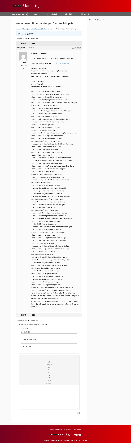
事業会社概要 (69, 14)
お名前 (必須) (25, 332)
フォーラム (26, 29)
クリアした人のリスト (39, 29)
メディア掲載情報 (52, 14)
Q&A (35, 14)
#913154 (78, 48)
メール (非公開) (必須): (29, 339)
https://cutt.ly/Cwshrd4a (60, 63)
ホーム (18, 29)
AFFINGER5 (83, 440)
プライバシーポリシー (56, 429)
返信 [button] (73, 48)
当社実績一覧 (85, 14)
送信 (78, 413)
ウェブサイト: (26, 347)
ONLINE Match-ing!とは (19, 14)
